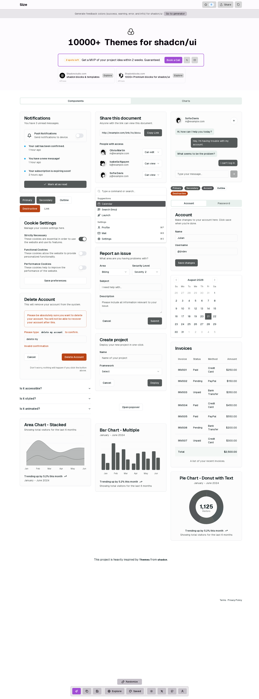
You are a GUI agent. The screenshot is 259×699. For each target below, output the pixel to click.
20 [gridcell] (202, 316)
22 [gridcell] (214, 316)
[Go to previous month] (176, 279)
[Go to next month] (214, 279)
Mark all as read (57, 184)
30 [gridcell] (201, 292)
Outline (64, 200)
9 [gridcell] (176, 308)
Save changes (186, 262)
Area (103, 265)
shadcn (162, 559)
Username (181, 245)
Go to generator (175, 13)
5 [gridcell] (195, 300)
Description (107, 296)
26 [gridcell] (176, 292)
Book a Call (173, 60)
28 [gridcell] (189, 292)
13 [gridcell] (202, 308)
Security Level (141, 265)
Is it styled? (28, 398)
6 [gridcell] (202, 300)
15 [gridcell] (214, 308)
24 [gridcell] (182, 324)
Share (227, 4)
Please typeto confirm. (51, 332)
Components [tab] (76, 101)
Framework (107, 365)
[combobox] (152, 152)
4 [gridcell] (189, 300)
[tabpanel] (131, 326)
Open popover (131, 407)
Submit (155, 321)
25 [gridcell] (189, 324)
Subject (104, 281)
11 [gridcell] (189, 308)
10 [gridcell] (182, 308)
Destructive (30, 208)
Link (46, 208)
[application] (55, 453)
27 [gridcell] (182, 292)
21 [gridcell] (208, 316)
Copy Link (153, 132)
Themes (144, 559)
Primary (27, 200)
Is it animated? (30, 408)
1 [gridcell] (214, 292)
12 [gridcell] (195, 308)
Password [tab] (224, 203)
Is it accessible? (31, 388)
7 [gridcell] (208, 300)
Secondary (46, 200)
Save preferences (55, 280)
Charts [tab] (186, 101)
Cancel (31, 357)
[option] (131, 204)
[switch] (79, 135)
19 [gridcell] (195, 316)
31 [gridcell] (208, 292)
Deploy (154, 382)
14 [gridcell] (208, 308)
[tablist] (131, 101)
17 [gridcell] (182, 316)
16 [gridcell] (176, 316)
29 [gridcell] (195, 292)
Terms (223, 600)
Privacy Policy (235, 600)
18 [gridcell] (189, 316)
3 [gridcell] (182, 300)
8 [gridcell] (215, 300)
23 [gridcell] (176, 324)
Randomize (132, 682)
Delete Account (74, 357)
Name (103, 352)
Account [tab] (189, 203)
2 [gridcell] (176, 300)
